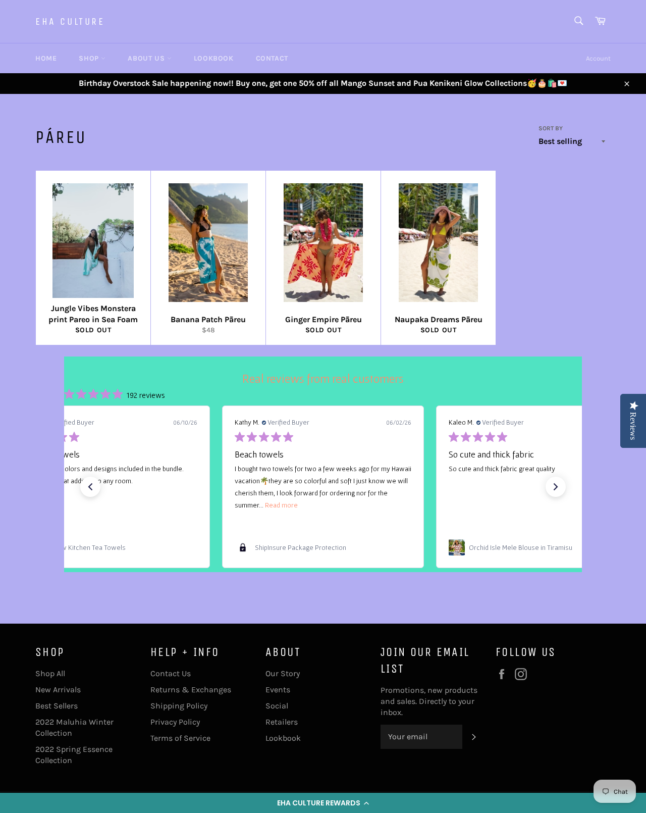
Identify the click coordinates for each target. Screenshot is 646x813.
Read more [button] (281, 505)
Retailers (281, 722)
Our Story (282, 673)
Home (46, 58)
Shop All (50, 673)
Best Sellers (56, 705)
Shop (90, 58)
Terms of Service (180, 738)
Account (598, 58)
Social (276, 705)
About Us (147, 58)
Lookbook (214, 58)
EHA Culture (70, 21)
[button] (323, 803)
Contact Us (170, 673)
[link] (109, 547)
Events (277, 689)
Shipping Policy (178, 705)
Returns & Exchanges (190, 689)
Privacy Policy (175, 722)
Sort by (551, 128)
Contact (272, 58)
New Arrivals (58, 689)
